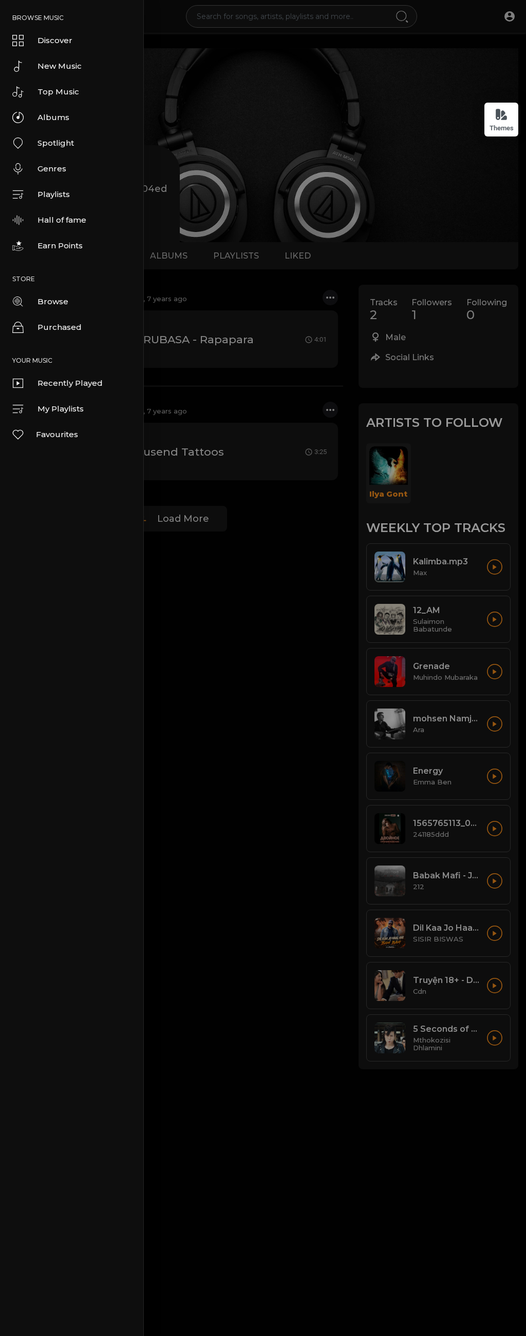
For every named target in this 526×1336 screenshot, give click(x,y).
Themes (502, 128)
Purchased (59, 327)
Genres (51, 168)
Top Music (58, 91)
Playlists (53, 194)
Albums (53, 117)
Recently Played (70, 383)
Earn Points (60, 245)
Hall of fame (61, 220)
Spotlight (55, 143)
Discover (54, 40)
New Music (59, 66)
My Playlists (60, 409)
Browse (52, 301)
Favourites (57, 434)
